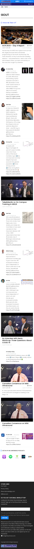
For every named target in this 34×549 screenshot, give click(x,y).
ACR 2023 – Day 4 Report (13, 45)
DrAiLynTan (16, 142)
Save (30, 45)
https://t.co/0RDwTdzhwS (13, 444)
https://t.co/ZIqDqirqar (12, 361)
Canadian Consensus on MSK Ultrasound (15, 384)
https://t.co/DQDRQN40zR (13, 245)
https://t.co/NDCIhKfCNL (13, 172)
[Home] (9, 546)
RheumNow (16, 434)
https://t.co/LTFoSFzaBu (13, 310)
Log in (31, 4)
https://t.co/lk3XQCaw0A (13, 98)
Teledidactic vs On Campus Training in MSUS (14, 203)
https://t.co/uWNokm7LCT (13, 274)
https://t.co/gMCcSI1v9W (13, 96)
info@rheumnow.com (9, 536)
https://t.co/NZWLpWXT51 (13, 136)
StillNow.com (4, 494)
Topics (6, 7)
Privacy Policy (5, 488)
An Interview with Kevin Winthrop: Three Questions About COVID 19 (17, 340)
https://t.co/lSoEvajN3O (13, 272)
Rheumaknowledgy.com (8, 491)
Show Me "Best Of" (9, 23)
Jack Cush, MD (6, 48)
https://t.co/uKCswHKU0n (13, 174)
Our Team (4, 486)
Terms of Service (21, 515)
